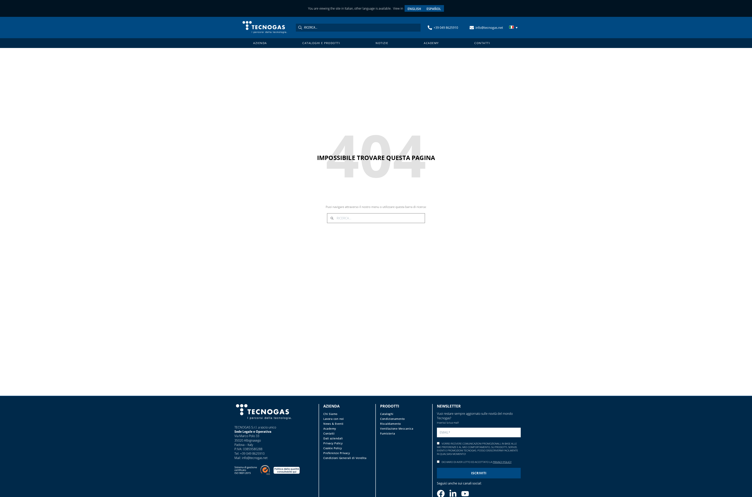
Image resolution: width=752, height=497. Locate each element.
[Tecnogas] (263, 423)
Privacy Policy (333, 443)
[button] (514, 27)
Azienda (260, 43)
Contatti (482, 43)
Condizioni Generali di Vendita (344, 458)
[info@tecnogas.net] (472, 27)
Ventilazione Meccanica (396, 428)
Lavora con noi (333, 419)
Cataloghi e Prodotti (321, 43)
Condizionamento (392, 419)
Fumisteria (387, 433)
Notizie (382, 43)
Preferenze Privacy (336, 453)
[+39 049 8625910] (430, 27)
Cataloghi (386, 414)
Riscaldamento (390, 424)
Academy (431, 43)
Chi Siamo (330, 414)
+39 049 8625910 (446, 27)
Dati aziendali (333, 438)
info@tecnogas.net (489, 27)
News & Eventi (333, 424)
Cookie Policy (332, 448)
